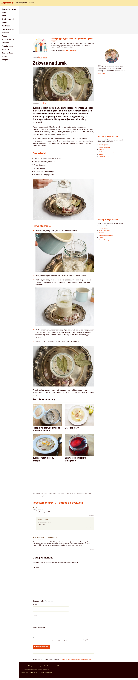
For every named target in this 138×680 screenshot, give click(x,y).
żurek (44, 496)
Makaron (5, 32)
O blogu (31, 3)
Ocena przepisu (38, 601)
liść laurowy (44, 493)
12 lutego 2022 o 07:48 (44, 522)
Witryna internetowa (39, 627)
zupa (40, 496)
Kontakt (23, 666)
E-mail (35, 616)
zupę (34, 395)
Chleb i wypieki (8, 19)
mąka (50, 493)
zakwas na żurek (82, 493)
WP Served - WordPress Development (41, 672)
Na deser (5, 42)
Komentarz (36, 568)
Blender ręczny (103, 145)
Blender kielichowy (104, 147)
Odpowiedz (91, 515)
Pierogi (4, 36)
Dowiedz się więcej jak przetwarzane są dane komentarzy (76, 659)
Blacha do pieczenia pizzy (106, 152)
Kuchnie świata (8, 39)
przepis (67, 493)
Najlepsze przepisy (21, 3)
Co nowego (38, 666)
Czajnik (101, 154)
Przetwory (6, 26)
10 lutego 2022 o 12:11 (39, 510)
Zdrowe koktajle (8, 29)
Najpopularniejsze (9, 9)
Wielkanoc (73, 493)
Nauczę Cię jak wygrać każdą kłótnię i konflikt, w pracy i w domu (72, 40)
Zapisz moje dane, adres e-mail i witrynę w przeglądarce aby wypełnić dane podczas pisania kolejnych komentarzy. (63, 640)
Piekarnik (101, 149)
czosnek (38, 493)
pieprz (62, 493)
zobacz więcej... (102, 73)
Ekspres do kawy (104, 157)
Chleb (45, 57)
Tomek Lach (43, 519)
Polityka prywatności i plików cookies (54, 666)
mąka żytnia (56, 493)
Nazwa (35, 604)
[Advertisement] (78, 20)
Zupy (4, 15)
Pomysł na (6, 59)
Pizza (40, 57)
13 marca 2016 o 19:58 (39, 540)
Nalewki (5, 22)
